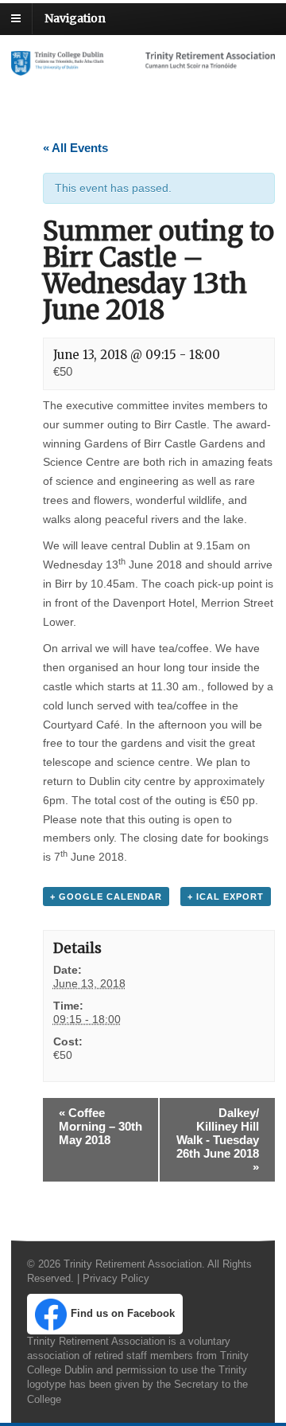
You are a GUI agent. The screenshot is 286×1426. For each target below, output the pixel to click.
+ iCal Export (225, 896)
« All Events (75, 147)
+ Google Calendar (106, 896)
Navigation (75, 18)
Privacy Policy (116, 1278)
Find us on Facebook (123, 1313)
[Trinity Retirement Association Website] (143, 67)
